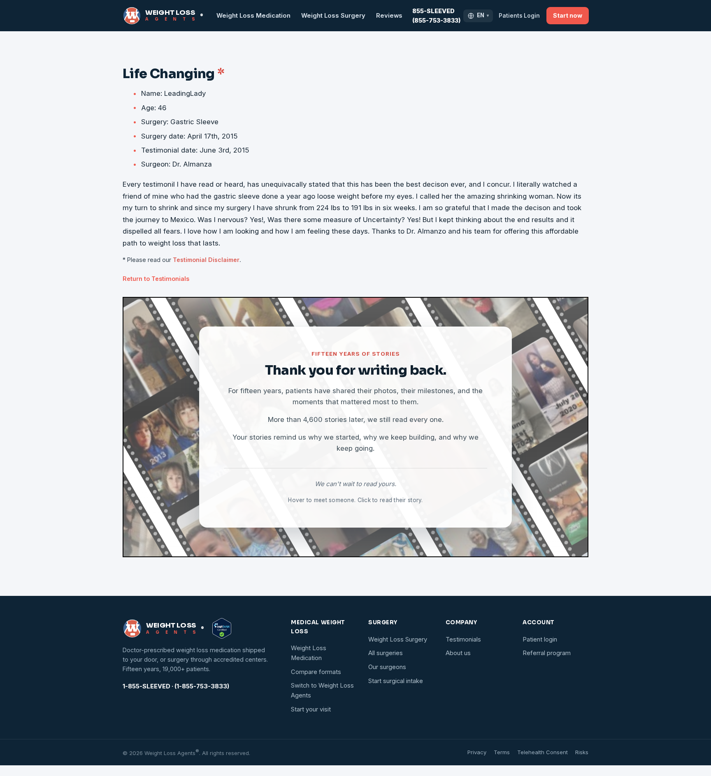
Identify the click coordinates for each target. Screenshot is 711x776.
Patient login (540, 639)
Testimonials (463, 639)
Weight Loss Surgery (333, 15)
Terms (502, 752)
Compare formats (316, 672)
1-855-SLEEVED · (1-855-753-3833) (176, 686)
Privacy (476, 752)
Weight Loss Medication (253, 15)
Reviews (389, 15)
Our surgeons (387, 667)
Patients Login (519, 15)
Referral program (547, 653)
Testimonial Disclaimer (206, 259)
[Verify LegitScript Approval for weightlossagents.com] (221, 628)
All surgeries (385, 653)
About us (458, 653)
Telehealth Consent (542, 752)
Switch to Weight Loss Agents (322, 690)
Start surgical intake (395, 681)
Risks (581, 752)
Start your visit (311, 709)
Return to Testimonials (156, 278)
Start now (567, 15)
